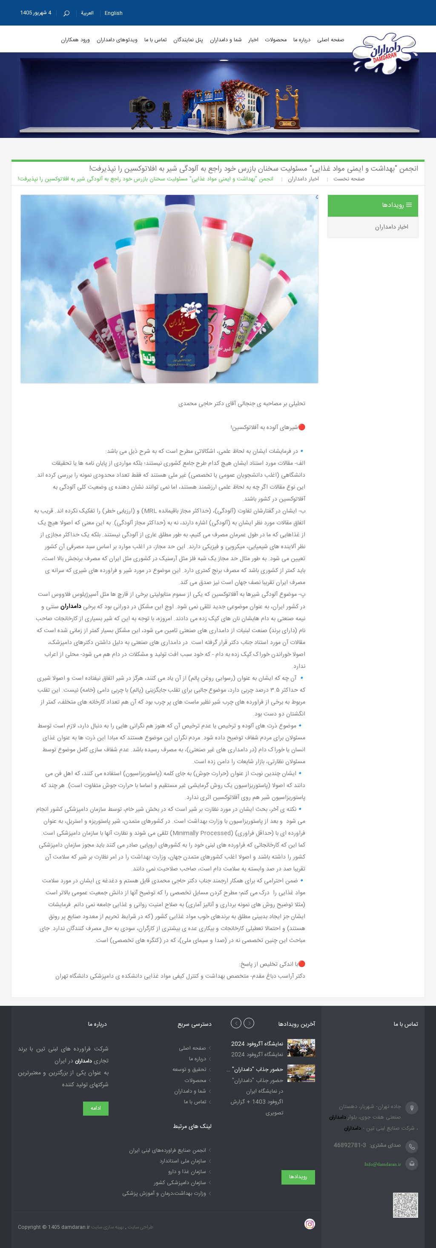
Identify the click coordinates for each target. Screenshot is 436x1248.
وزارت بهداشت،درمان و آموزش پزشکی (164, 1193)
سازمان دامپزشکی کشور (180, 1183)
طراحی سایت (139, 1227)
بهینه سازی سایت (107, 1227)
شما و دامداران (190, 1091)
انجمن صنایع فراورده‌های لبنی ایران (167, 1150)
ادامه (96, 1108)
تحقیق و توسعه (189, 1069)
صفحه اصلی (192, 1048)
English (114, 13)
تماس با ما (195, 1102)
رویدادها (298, 1177)
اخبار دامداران (391, 227)
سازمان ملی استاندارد (183, 1161)
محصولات (195, 1080)
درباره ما (197, 1059)
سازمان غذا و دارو (187, 1172)
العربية (87, 13)
